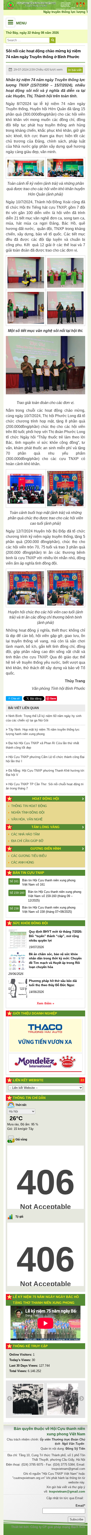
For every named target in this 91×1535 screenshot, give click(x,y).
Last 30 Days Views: (24, 1365)
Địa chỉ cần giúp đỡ (27, 841)
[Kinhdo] (45, 1038)
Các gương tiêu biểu (28, 856)
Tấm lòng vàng (46, 827)
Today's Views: (20, 1360)
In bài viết (75, 70)
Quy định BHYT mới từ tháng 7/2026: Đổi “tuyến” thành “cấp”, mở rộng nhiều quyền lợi (55, 936)
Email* (80, 1505)
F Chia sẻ (14, 698)
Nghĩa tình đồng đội (28, 812)
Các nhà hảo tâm (25, 834)
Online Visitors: (21, 1354)
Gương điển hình (45, 848)
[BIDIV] (45, 1055)
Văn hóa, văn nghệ (27, 819)
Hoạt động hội (45, 798)
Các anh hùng (22, 862)
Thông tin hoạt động (29, 806)
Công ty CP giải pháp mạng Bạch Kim (57, 1527)
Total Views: (18, 1371)
